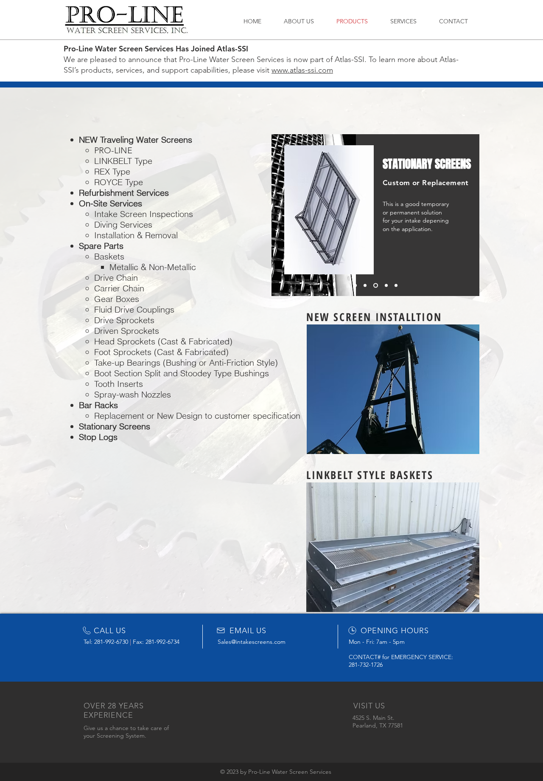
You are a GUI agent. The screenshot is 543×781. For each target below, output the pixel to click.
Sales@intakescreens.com (251, 642)
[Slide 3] (375, 285)
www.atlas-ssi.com (302, 70)
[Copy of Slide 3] (386, 285)
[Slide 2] (365, 285)
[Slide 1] (355, 285)
